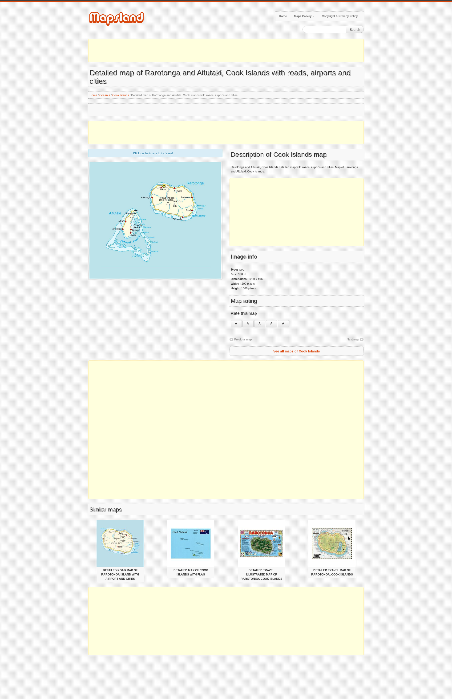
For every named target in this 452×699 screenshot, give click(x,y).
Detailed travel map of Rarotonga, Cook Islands (332, 572)
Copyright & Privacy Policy (340, 16)
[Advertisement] (226, 50)
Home (283, 16)
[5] (283, 323)
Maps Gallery (303, 16)
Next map (353, 339)
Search (355, 29)
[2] (248, 323)
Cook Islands (120, 95)
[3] (259, 323)
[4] (271, 323)
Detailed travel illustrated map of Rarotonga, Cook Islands (261, 574)
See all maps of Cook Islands (296, 351)
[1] (236, 323)
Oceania (104, 95)
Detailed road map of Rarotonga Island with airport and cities (120, 574)
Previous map (243, 339)
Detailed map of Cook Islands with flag (191, 572)
